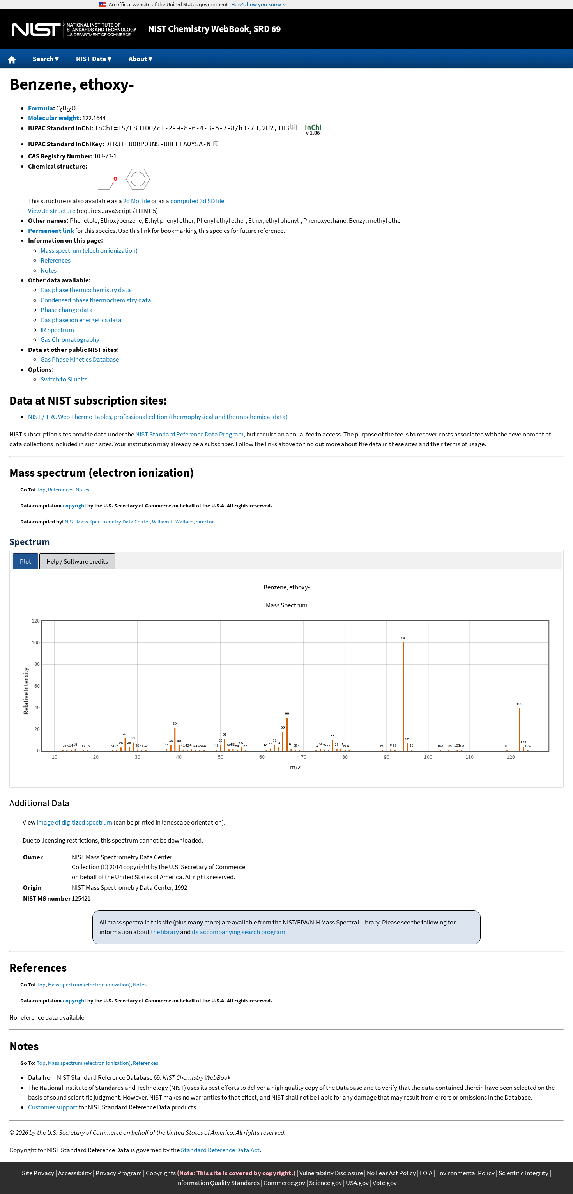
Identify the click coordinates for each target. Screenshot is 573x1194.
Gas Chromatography (70, 339)
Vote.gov (385, 1182)
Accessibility (75, 1173)
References (56, 260)
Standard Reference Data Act (220, 1150)
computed (184, 201)
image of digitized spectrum (74, 822)
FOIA (426, 1173)
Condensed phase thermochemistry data (96, 300)
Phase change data (67, 309)
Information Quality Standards (218, 1182)
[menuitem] (12, 58)
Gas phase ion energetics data (81, 320)
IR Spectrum (57, 329)
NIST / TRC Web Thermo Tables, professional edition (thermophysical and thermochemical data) (158, 416)
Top (41, 489)
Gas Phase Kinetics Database (80, 359)
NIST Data (91, 58)
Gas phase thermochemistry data (86, 290)
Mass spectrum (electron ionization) (89, 250)
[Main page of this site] (12, 58)
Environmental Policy (465, 1173)
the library (165, 932)
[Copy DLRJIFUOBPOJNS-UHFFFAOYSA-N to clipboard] (215, 145)
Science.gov (325, 1182)
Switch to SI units (64, 379)
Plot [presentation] (25, 561)
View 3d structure (51, 210)
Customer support (53, 1107)
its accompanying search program (238, 932)
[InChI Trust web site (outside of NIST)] (313, 134)
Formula (40, 108)
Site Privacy (38, 1173)
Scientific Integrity (523, 1173)
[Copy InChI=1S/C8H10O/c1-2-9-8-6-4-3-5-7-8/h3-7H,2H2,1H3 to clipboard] (293, 129)
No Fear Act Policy (391, 1173)
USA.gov (357, 1182)
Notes (49, 270)
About (138, 58)
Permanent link (51, 230)
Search (43, 58)
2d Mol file (136, 201)
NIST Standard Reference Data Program (189, 434)
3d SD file (212, 201)
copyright (74, 505)
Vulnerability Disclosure (331, 1173)
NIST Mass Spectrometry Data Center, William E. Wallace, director (139, 521)
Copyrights (161, 1173)
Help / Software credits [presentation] (77, 561)
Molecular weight (53, 118)
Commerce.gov (284, 1182)
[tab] (25, 561)
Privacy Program (119, 1173)
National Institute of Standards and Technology (74, 29)
